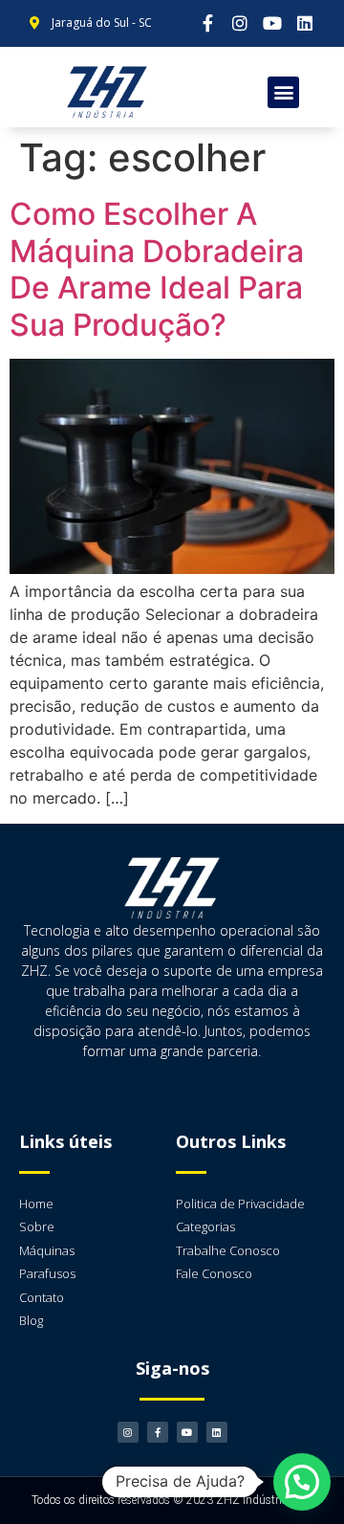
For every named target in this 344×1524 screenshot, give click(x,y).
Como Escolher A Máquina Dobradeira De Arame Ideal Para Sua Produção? (157, 268)
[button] (283, 92)
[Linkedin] (304, 23)
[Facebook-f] (208, 23)
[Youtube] (273, 23)
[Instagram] (240, 23)
